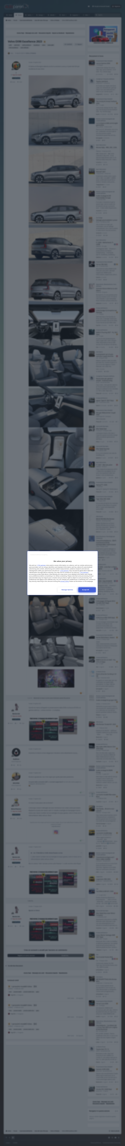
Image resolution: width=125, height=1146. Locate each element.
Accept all (85, 590)
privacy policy (64, 581)
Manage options (67, 590)
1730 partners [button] (41, 565)
